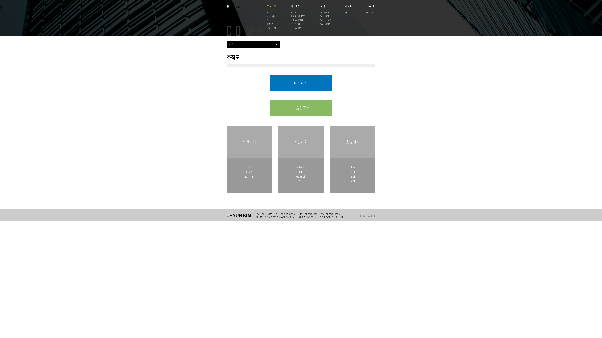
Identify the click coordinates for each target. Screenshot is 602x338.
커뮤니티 (370, 6)
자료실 (348, 6)
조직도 (270, 24)
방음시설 (295, 12)
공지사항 (370, 12)
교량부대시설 (297, 20)
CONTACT (366, 216)
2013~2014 (325, 16)
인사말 (270, 12)
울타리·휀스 (296, 24)
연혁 (269, 20)
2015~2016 (325, 12)
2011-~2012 (325, 20)
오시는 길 (271, 28)
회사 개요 (271, 16)
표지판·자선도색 (298, 16)
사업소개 (295, 6)
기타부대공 (296, 28)
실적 (322, 6)
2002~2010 (325, 24)
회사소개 (272, 6)
